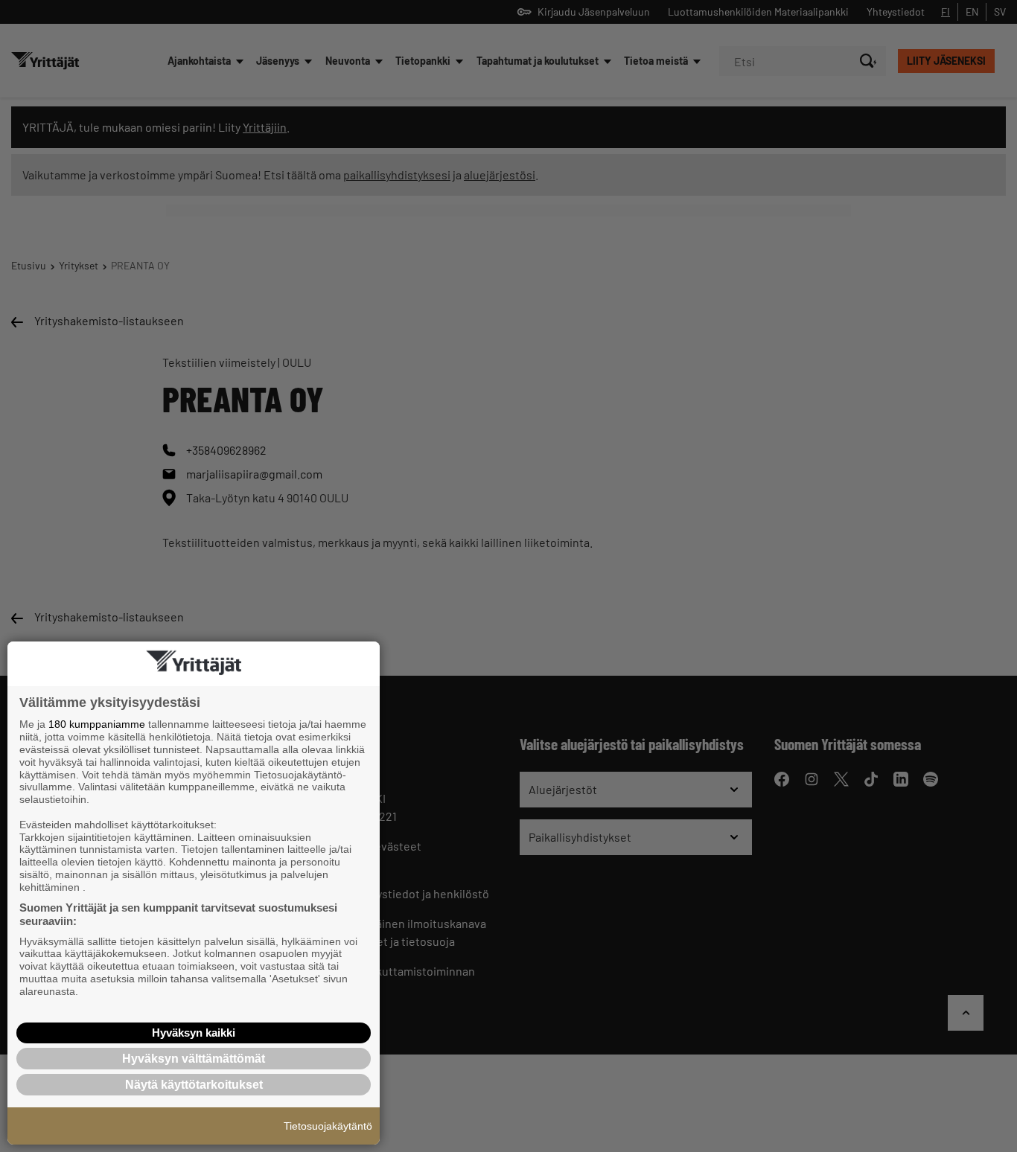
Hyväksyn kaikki (193, 1032)
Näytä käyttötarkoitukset (194, 1084)
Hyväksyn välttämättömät (193, 1058)
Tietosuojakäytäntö (328, 1126)
